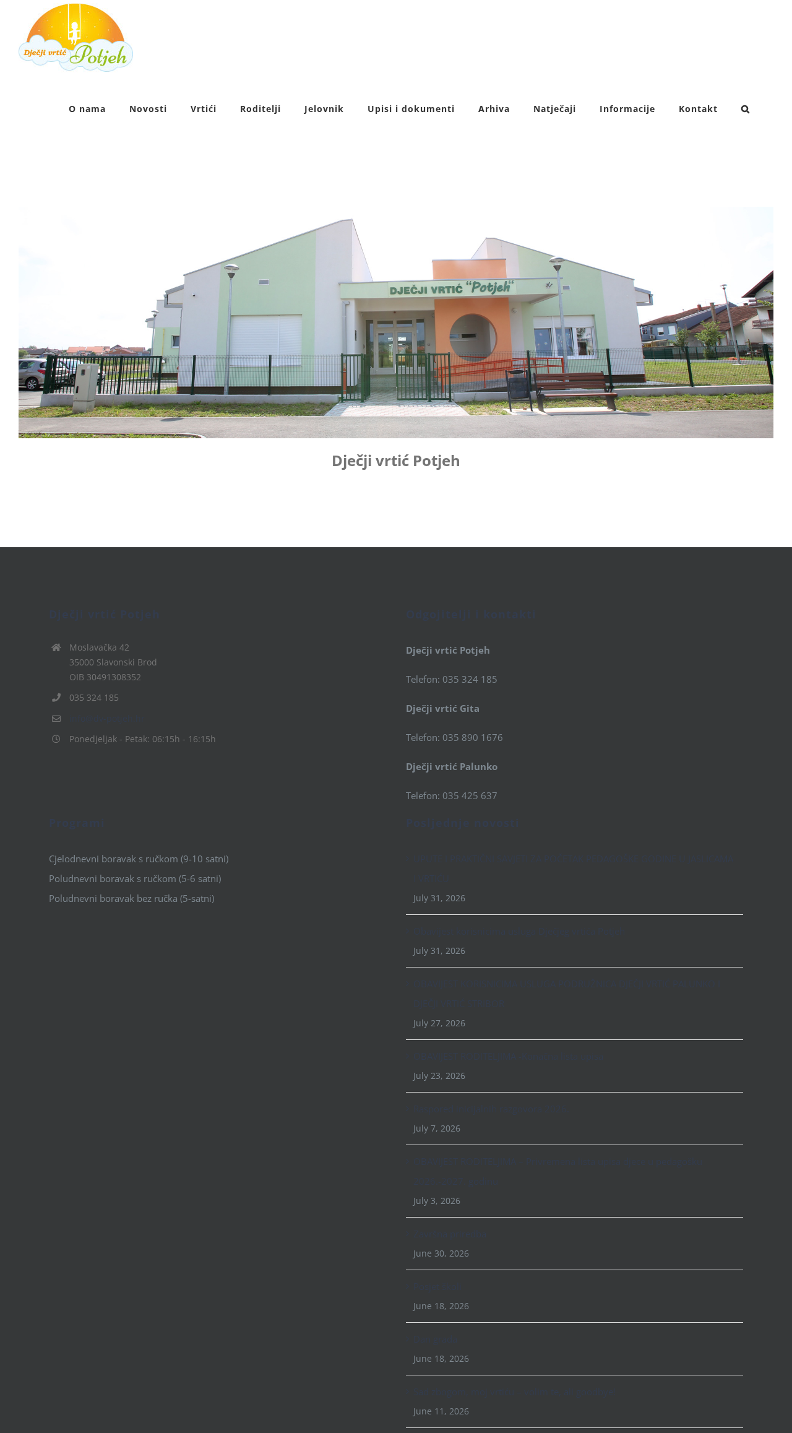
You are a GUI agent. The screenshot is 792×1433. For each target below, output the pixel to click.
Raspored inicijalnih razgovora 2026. (491, 1108)
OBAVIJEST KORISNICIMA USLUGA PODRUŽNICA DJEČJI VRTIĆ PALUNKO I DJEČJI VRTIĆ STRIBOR (566, 993)
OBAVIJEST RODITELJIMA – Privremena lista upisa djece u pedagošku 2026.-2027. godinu (557, 1171)
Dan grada (435, 1339)
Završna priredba (449, 1233)
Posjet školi (437, 1286)
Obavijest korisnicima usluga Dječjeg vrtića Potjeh (519, 931)
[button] (745, 107)
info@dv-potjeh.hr (107, 718)
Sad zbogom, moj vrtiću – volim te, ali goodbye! (514, 1391)
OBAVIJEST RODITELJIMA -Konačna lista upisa (508, 1056)
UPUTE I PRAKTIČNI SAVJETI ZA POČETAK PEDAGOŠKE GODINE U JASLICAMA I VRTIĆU (573, 868)
